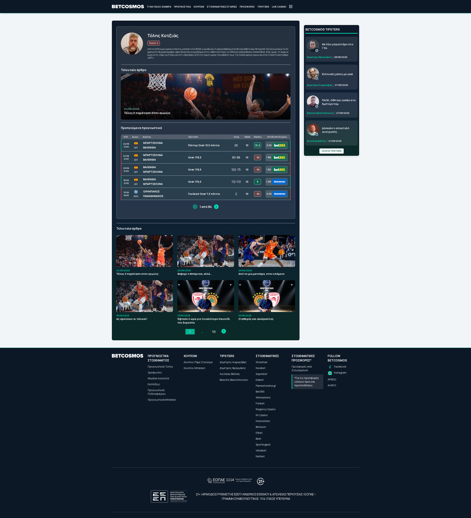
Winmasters (263, 397)
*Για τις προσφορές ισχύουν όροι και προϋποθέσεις (306, 381)
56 (214, 332)
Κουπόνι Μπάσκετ (194, 368)
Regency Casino (266, 409)
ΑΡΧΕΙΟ (332, 379)
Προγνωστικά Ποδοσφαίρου (157, 391)
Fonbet (260, 403)
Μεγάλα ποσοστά (158, 378)
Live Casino (279, 6)
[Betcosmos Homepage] (128, 7)
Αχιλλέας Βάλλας (230, 374)
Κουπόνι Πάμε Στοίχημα (198, 362)
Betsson (261, 427)
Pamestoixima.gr (266, 385)
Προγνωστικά (182, 6)
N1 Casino (262, 415)
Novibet (260, 368)
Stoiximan (262, 362)
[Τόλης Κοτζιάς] (132, 54)
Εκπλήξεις (154, 384)
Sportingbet (263, 444)
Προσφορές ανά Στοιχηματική (302, 368)
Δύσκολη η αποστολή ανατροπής (335, 130)
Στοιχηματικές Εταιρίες (222, 6)
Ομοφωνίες (155, 372)
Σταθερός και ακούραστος (256, 319)
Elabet (260, 380)
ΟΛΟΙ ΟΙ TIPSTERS (331, 150)
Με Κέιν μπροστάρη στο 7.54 (337, 46)
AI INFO (332, 385)
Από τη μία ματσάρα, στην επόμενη (261, 274)
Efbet (259, 432)
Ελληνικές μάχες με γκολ (337, 74)
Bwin (258, 438)
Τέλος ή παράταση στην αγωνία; (147, 113)
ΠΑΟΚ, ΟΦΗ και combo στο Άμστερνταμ (339, 102)
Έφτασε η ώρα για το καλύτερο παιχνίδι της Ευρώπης (203, 320)
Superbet (261, 374)
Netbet (260, 456)
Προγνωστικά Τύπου (160, 366)
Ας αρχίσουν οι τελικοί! (131, 319)
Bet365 (260, 391)
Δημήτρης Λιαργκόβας (233, 362)
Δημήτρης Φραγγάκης (233, 368)
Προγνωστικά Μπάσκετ (162, 399)
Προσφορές (247, 6)
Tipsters (263, 6)
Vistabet (261, 450)
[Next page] (223, 331)
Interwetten (263, 421)
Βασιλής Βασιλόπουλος (234, 380)
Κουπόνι (199, 6)
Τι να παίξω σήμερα (159, 6)
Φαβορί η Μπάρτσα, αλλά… (194, 274)
